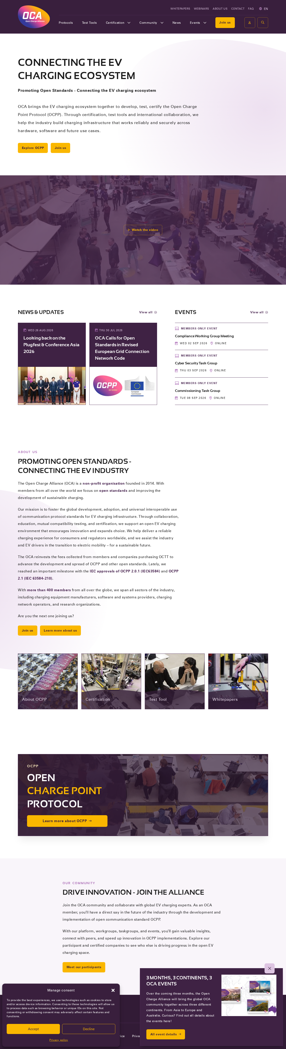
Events (195, 22)
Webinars (201, 8)
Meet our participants (84, 967)
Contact (238, 8)
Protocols (66, 22)
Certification (115, 22)
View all (145, 312)
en (266, 9)
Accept (33, 1029)
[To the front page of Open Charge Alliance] (34, 16)
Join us (225, 22)
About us (220, 8)
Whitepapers (180, 8)
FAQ (251, 8)
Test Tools (89, 22)
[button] (113, 990)
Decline (89, 1029)
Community (148, 22)
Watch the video (145, 230)
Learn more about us (60, 630)
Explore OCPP (33, 148)
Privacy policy (58, 1040)
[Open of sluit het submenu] (129, 22)
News (176, 22)
